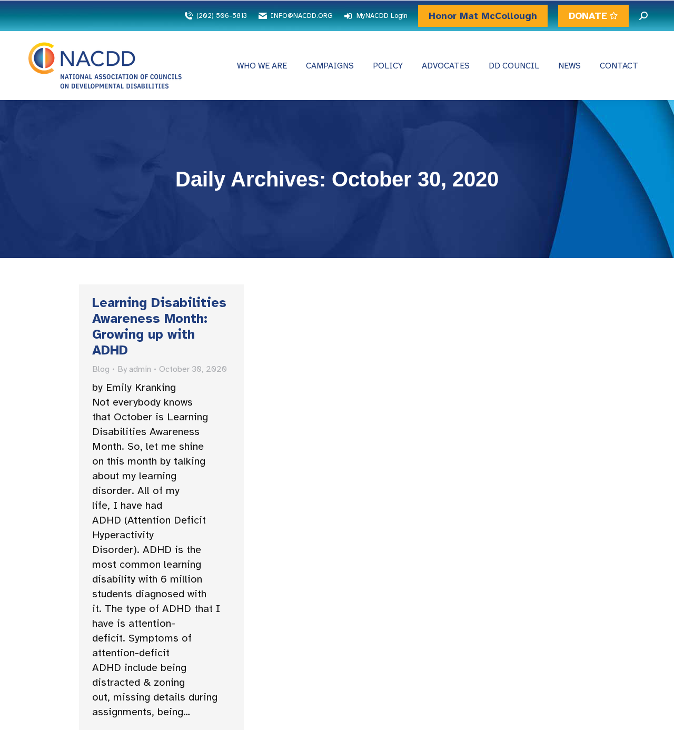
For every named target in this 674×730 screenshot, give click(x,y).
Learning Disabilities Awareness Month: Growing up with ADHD (159, 326)
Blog (101, 369)
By (134, 369)
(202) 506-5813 (221, 16)
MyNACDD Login (382, 16)
